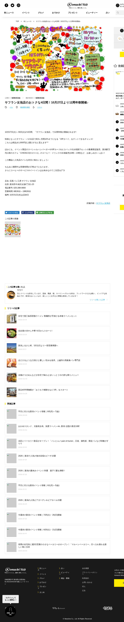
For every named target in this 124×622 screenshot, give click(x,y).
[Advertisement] (57, 120)
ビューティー (92, 13)
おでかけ (56, 13)
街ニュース (9, 13)
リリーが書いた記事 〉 (99, 300)
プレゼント (73, 13)
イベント (26, 13)
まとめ (42, 592)
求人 (83, 586)
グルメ (41, 13)
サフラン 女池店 (103, 203)
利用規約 (85, 578)
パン (11, 107)
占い (108, 13)
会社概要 (85, 568)
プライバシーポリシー (89, 573)
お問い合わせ (87, 582)
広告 (83, 591)
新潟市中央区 (25, 107)
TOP (17, 21)
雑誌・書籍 (65, 578)
